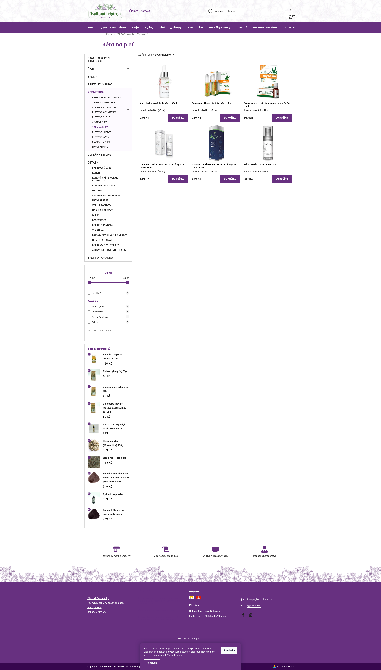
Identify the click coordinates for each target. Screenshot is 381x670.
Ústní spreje (100, 200)
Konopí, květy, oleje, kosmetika (105, 179)
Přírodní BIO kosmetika (106, 97)
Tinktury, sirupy (100, 84)
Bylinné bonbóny (102, 225)
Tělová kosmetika (103, 102)
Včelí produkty (101, 205)
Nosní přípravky (102, 210)
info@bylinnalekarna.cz (259, 599)
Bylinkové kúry (101, 167)
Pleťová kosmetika (104, 112)
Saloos (110, 322)
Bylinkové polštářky (105, 245)
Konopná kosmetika (104, 185)
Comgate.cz (197, 638)
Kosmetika (96, 92)
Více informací (174, 655)
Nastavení (152, 662)
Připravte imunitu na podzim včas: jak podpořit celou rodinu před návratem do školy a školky (159, 601)
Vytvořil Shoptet (285, 666)
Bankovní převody (96, 612)
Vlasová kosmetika (104, 107)
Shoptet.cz (183, 638)
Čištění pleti (100, 122)
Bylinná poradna (100, 257)
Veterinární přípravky (106, 195)
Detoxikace (99, 220)
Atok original (110, 306)
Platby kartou (94, 607)
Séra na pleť (100, 127)
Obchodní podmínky (98, 598)
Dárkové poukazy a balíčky (109, 235)
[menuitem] (106, 27)
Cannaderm (110, 312)
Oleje (95, 215)
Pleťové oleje (101, 117)
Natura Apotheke (110, 317)
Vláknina (98, 230)
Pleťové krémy (101, 132)
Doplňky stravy (100, 155)
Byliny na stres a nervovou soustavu (157, 610)
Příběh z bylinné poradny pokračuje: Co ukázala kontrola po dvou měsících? (158, 618)
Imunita (97, 190)
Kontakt (145, 11)
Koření (96, 172)
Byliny (92, 76)
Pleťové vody (100, 137)
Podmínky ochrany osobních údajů (105, 602)
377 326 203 (254, 606)
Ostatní (93, 162)
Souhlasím (229, 650)
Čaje (91, 69)
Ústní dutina (100, 147)
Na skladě (110, 293)
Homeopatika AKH (103, 240)
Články (133, 11)
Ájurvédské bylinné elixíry (109, 250)
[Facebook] (243, 614)
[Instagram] (250, 614)
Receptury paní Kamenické (99, 59)
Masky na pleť (101, 142)
